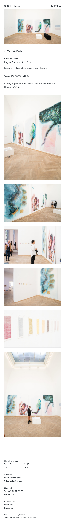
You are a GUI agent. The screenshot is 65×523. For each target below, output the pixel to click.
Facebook (8, 504)
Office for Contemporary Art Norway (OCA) (30, 85)
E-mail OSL (9, 494)
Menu (54, 5)
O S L (8, 5)
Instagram (9, 507)
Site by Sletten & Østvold (13, 517)
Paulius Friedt (32, 517)
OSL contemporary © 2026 (14, 514)
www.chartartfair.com (16, 75)
